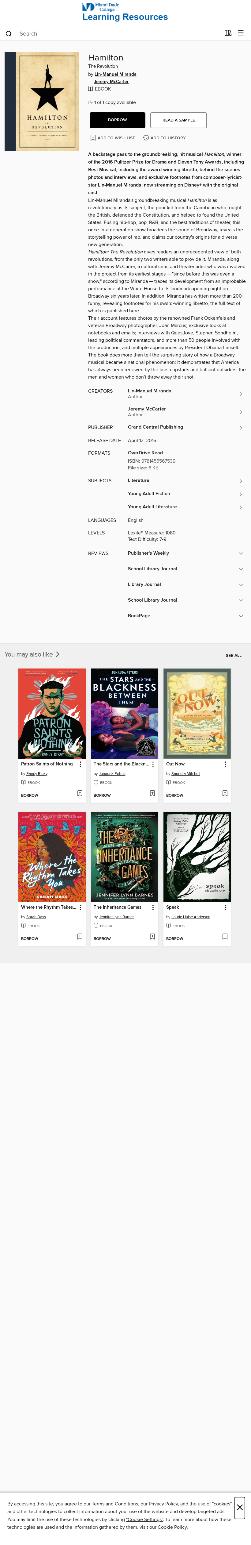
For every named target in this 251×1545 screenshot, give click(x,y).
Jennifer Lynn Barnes (116, 917)
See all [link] (234, 655)
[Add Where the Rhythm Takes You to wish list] (80, 937)
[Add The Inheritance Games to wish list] (152, 937)
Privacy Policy (163, 1504)
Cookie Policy (172, 1527)
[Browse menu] (240, 33)
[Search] (9, 33)
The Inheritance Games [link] (117, 907)
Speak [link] (172, 907)
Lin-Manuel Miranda (116, 74)
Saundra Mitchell (185, 773)
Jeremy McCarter (111, 82)
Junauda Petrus (112, 773)
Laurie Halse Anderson (190, 917)
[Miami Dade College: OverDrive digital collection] (125, 13)
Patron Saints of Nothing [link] (47, 764)
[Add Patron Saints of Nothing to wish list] (80, 794)
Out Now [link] (175, 764)
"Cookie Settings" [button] (144, 1519)
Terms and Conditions (115, 1504)
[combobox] (113, 33)
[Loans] (228, 34)
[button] (117, 120)
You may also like (29, 655)
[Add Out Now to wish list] (225, 794)
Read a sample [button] (179, 120)
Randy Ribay (36, 773)
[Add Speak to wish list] (225, 937)
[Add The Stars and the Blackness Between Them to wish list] (152, 794)
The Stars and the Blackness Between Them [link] (122, 764)
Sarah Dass (36, 917)
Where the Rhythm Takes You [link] (49, 907)
